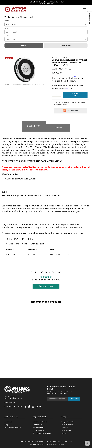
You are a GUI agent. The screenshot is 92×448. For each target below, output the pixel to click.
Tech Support (38, 428)
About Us (8, 422)
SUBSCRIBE (74, 399)
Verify (23, 45)
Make (7, 21)
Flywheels (65, 428)
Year (6, 36)
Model (7, 28)
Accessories (66, 430)
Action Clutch (59, 57)
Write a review (46, 286)
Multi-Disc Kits (67, 425)
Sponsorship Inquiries (12, 428)
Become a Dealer (40, 422)
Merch (64, 433)
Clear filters (65, 45)
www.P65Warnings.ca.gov (67, 212)
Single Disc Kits (67, 422)
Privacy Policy (38, 430)
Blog (6, 425)
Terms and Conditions (42, 433)
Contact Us (37, 425)
